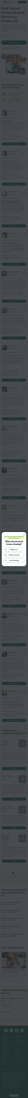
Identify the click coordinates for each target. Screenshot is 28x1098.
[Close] (24, 534)
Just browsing (14, 560)
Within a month (14, 555)
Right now (14, 549)
